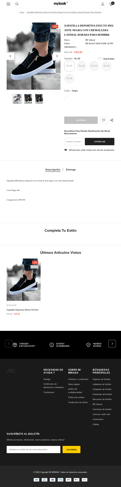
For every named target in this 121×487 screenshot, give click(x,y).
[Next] (56, 56)
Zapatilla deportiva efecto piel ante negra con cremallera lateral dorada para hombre (23, 310)
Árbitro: (67, 43)
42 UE (94, 66)
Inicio (22, 12)
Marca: (67, 40)
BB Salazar (90, 40)
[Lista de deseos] (103, 120)
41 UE (82, 66)
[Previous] (10, 56)
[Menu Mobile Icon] (8, 4)
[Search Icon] (16, 4)
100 (70, 150)
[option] (33, 56)
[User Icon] (102, 4)
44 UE (69, 78)
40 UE (69, 66)
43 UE (107, 66)
